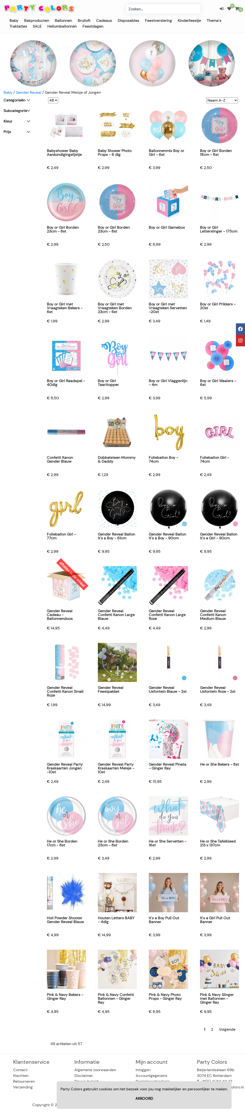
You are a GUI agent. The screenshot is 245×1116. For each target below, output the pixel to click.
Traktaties (18, 26)
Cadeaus (104, 20)
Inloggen (143, 1069)
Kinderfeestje (189, 20)
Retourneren (24, 1081)
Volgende (227, 1029)
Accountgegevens (151, 1075)
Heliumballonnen (62, 26)
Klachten (20, 1075)
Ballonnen (63, 20)
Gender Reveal (28, 92)
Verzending (23, 1087)
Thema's (214, 20)
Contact (20, 1069)
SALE (37, 26)
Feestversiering (158, 20)
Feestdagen (93, 26)
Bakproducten (36, 20)
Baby (14, 20)
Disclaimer (83, 1075)
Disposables (128, 20)
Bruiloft (84, 20)
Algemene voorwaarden (95, 1069)
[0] (229, 8)
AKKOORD (144, 1098)
